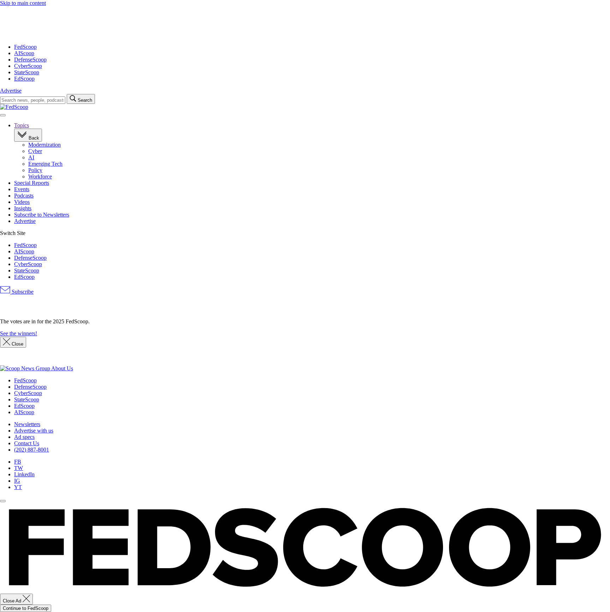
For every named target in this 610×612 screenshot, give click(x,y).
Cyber (35, 151)
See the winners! (18, 333)
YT (18, 487)
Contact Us (26, 443)
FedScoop (25, 47)
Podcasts (24, 196)
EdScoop (24, 79)
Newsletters (27, 424)
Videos (22, 202)
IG (17, 481)
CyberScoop (28, 66)
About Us (62, 368)
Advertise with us (33, 431)
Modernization (44, 145)
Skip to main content (23, 3)
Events (21, 189)
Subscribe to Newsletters (41, 215)
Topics (21, 125)
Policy (35, 170)
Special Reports (31, 183)
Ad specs (24, 437)
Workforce (40, 176)
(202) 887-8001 (31, 450)
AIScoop (24, 53)
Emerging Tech (45, 164)
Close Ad (13, 601)
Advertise (11, 91)
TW (18, 468)
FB (17, 462)
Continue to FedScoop (25, 608)
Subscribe (22, 292)
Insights (22, 208)
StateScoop (26, 72)
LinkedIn (24, 474)
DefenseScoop (30, 60)
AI (31, 157)
